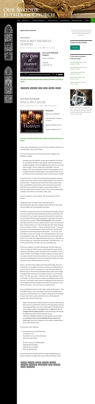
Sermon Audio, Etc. (53, 20)
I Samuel (53, 362)
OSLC (40, 48)
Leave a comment (50, 48)
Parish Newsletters (77, 20)
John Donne (33, 364)
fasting (38, 362)
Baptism (24, 362)
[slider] (60, 74)
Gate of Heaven (25, 37)
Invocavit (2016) (33, 102)
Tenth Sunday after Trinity (77, 72)
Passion (52, 88)
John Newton (43, 364)
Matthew (57, 364)
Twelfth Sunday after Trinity (78, 62)
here (74, 114)
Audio (23, 48)
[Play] (22, 75)
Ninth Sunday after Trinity (77, 77)
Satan (23, 366)
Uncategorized (34, 99)
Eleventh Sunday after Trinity (78, 67)
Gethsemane (25, 88)
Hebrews (45, 362)
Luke (45, 88)
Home (18, 20)
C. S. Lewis (31, 362)
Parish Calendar (64, 20)
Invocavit (34, 88)
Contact (87, 20)
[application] (42, 74)
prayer (58, 88)
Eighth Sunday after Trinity (78, 82)
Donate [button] (75, 48)
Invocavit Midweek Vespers (36, 42)
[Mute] (56, 75)
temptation (31, 366)
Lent (40, 88)
